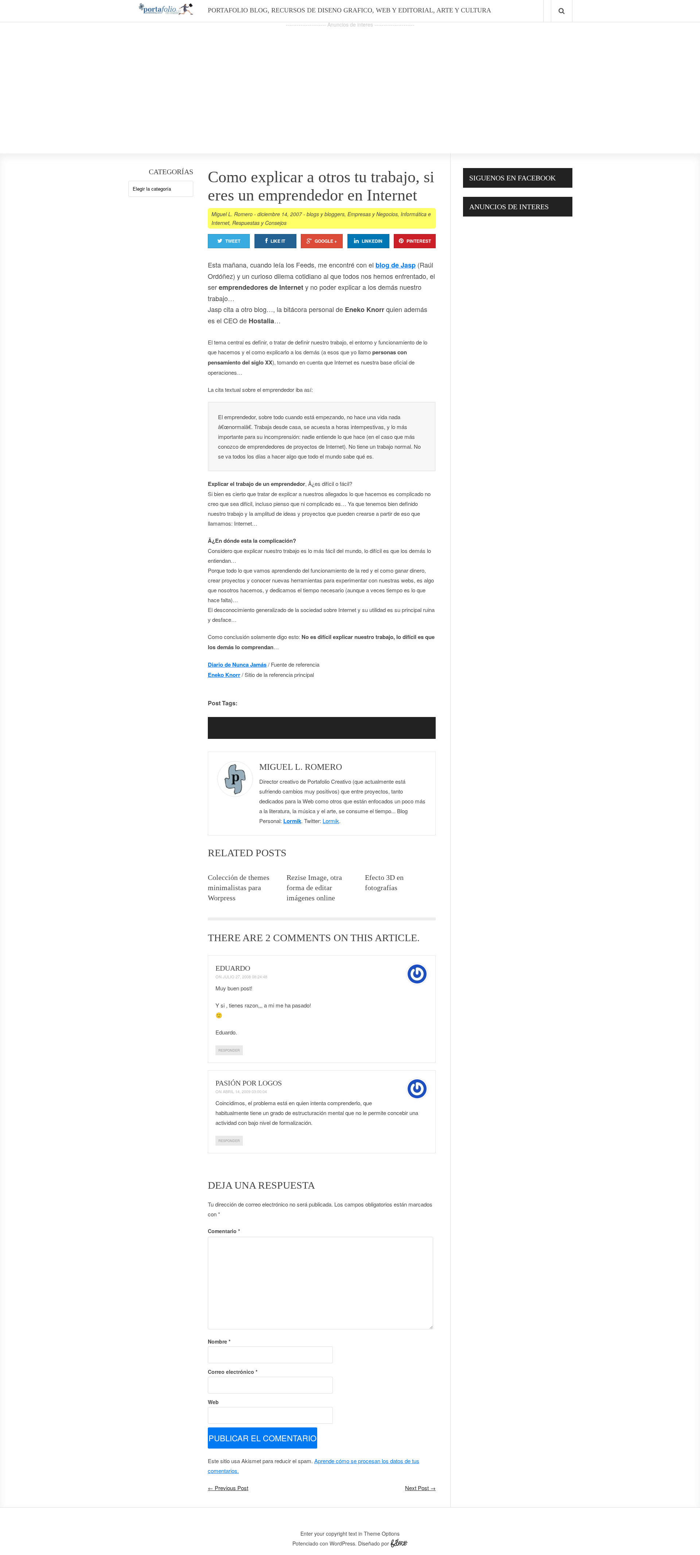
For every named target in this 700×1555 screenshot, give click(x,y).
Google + (326, 241)
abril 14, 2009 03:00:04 (245, 1091)
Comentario (224, 1231)
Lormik (292, 821)
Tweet (232, 241)
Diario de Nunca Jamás (237, 664)
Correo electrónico (232, 1371)
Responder (229, 1050)
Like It (278, 241)
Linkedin (372, 241)
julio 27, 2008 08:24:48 (245, 976)
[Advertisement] (350, 81)
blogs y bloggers (326, 214)
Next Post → (420, 1488)
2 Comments (298, 937)
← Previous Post (228, 1488)
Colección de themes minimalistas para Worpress (238, 887)
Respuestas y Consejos (259, 222)
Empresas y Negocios (372, 214)
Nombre (219, 1341)
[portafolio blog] (166, 12)
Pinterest (419, 241)
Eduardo (232, 968)
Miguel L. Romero (232, 214)
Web (213, 1402)
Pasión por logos (248, 1083)
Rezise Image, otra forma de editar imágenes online (314, 887)
